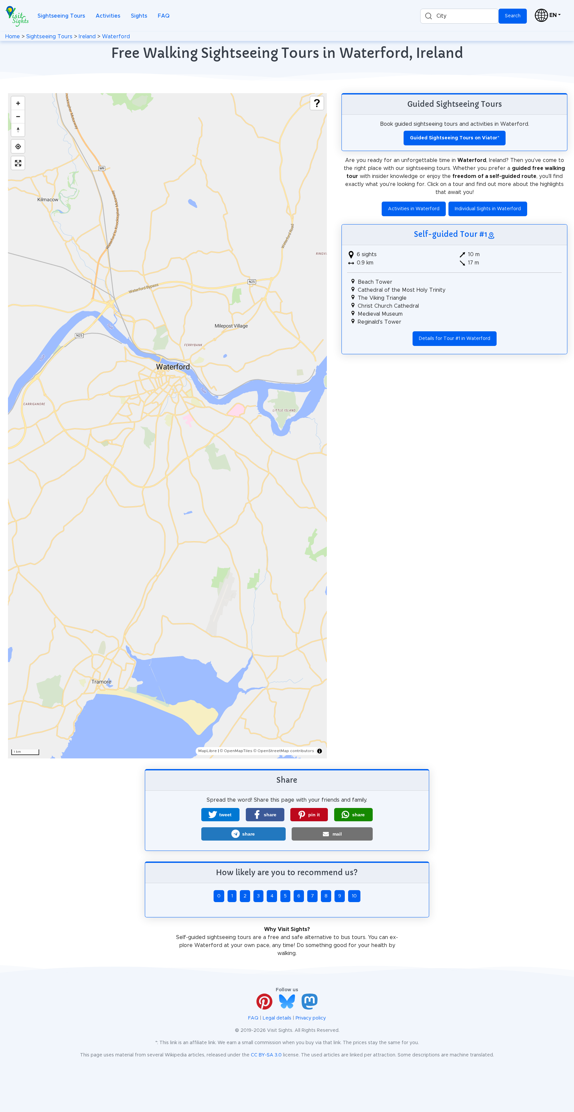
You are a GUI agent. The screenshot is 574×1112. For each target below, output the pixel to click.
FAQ (163, 16)
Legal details (277, 1018)
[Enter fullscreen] (18, 163)
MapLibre (207, 751)
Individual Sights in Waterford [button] (488, 209)
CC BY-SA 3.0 (266, 1055)
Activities (108, 16)
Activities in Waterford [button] (413, 209)
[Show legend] (317, 103)
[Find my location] (18, 146)
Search (513, 16)
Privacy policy (311, 1018)
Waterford (116, 36)
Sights (139, 16)
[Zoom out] (18, 116)
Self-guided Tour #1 (450, 234)
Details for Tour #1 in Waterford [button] (454, 338)
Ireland (87, 36)
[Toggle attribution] (320, 751)
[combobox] (459, 16)
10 (354, 896)
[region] (167, 425)
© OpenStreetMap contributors (283, 751)
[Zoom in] (18, 103)
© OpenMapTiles (236, 751)
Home (12, 36)
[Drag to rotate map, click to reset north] (18, 129)
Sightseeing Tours (61, 16)
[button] (220, 814)
